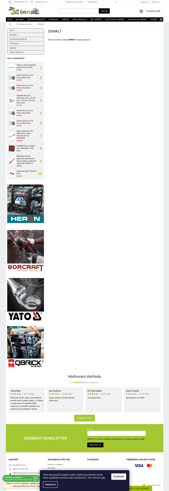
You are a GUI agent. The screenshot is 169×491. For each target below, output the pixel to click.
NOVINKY (13, 35)
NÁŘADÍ (12, 48)
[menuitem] (10, 19)
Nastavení (50, 484)
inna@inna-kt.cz (19, 465)
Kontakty (93, 2)
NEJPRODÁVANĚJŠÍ (18, 39)
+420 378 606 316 (20, 469)
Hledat (104, 11)
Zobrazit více (84, 418)
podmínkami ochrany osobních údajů (128, 439)
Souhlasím (118, 476)
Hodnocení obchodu (84, 376)
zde (103, 478)
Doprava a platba (74, 2)
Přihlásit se (95, 445)
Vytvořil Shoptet (154, 485)
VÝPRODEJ (14, 44)
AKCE (11, 30)
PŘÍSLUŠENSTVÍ (16, 52)
